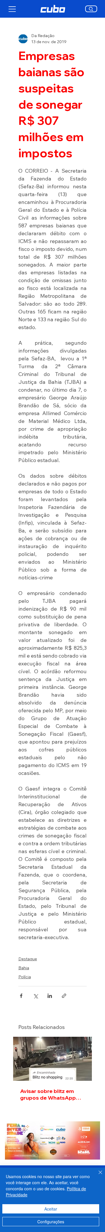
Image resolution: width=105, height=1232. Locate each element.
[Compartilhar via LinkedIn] (49, 996)
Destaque (27, 958)
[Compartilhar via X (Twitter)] (35, 996)
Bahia (23, 967)
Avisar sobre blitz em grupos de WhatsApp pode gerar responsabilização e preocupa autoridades (49, 1094)
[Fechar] (97, 1176)
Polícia (24, 976)
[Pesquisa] (91, 9)
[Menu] (12, 9)
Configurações (50, 1221)
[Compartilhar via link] (64, 996)
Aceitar (50, 1209)
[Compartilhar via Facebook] (21, 996)
